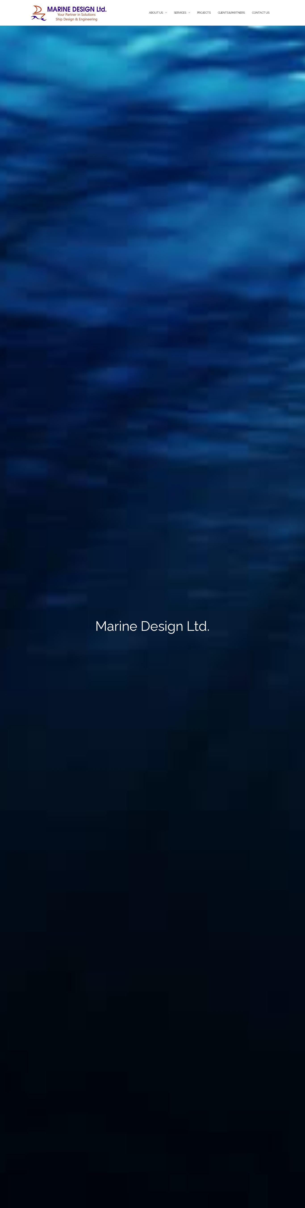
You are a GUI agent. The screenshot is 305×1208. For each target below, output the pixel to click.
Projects (204, 12)
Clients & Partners (231, 12)
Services (180, 12)
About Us (156, 12)
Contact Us (260, 12)
